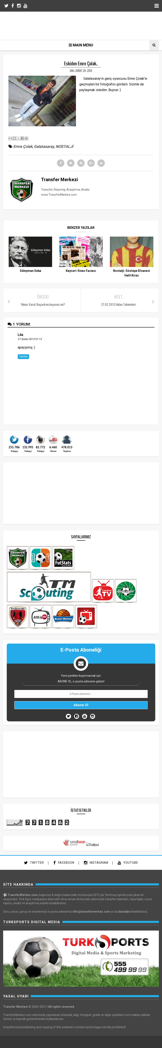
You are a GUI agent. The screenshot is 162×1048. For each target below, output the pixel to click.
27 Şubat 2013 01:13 (30, 339)
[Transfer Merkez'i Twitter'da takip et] (14, 443)
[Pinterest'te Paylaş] (26, 138)
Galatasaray (44, 146)
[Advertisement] (84, 25)
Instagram (98, 862)
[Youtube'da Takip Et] (85, 716)
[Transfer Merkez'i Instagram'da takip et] (40, 443)
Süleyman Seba (30, 270)
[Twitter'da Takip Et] (68, 716)
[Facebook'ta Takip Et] (77, 716)
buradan (124, 911)
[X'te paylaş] (18, 138)
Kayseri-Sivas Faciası (81, 270)
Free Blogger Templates (95, 1042)
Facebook (65, 862)
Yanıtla (23, 356)
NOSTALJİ (64, 146)
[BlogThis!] (14, 138)
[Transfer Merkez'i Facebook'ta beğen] (28, 443)
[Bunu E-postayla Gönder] (10, 138)
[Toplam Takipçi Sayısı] (67, 443)
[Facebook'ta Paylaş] (22, 138)
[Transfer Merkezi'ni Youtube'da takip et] (53, 443)
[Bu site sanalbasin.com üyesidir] (74, 845)
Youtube (130, 862)
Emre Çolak (22, 146)
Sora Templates (73, 1042)
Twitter (36, 862)
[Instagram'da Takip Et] (93, 716)
